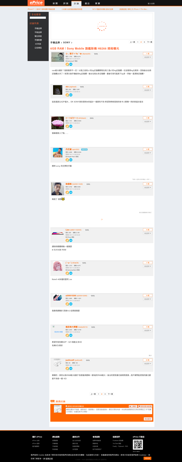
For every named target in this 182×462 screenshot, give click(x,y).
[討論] (76, 3)
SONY (66, 42)
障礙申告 (95, 443)
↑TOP (160, 449)
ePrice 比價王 (36, 3)
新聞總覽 (55, 440)
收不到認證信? (97, 449)
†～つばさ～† (76, 118)
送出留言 (148, 419)
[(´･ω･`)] (57, 267)
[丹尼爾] (57, 154)
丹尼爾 (72, 149)
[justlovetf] (57, 365)
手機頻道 (55, 443)
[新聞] (55, 3)
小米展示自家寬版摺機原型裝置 (72, 9)
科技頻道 (55, 449)
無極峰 (74, 184)
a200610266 (76, 295)
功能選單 (147, 57)
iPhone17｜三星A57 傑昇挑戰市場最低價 (41, 9)
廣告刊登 (75, 443)
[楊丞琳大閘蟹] (57, 331)
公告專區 (38, 47)
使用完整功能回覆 (146, 406)
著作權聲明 (35, 446)
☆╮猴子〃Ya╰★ (78, 53)
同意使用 (147, 458)
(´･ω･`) (72, 262)
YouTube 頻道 (117, 443)
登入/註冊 (151, 3)
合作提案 (75, 449)
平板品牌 (38, 32)
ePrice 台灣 (35, 440)
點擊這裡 (49, 458)
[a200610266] (57, 300)
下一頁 (149, 42)
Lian (73, 229)
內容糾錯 (95, 446)
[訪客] (57, 411)
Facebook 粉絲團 (118, 440)
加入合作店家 (76, 440)
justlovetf (74, 360)
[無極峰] (57, 189)
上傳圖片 (134, 406)
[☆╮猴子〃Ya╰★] (57, 58)
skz (71, 86)
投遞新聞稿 (75, 446)
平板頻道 (55, 446)
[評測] (66, 3)
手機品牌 (38, 28)
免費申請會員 (97, 440)
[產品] (87, 3)
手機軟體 (38, 40)
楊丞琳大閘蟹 (77, 326)
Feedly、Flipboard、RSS (120, 446)
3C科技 (38, 43)
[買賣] (98, 3)
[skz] (57, 91)
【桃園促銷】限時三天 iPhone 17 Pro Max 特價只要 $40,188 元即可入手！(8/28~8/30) (133, 9)
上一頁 (132, 42)
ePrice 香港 (35, 443)
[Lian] (57, 234)
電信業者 (38, 36)
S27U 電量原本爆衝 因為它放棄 (102, 9)
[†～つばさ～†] (57, 123)
